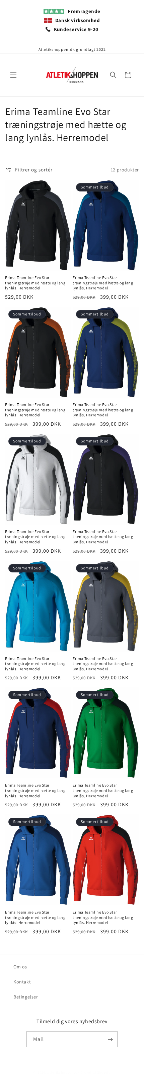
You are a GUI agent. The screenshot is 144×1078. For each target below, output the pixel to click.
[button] (13, 75)
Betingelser (25, 997)
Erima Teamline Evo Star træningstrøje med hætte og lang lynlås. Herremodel (35, 282)
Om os (20, 967)
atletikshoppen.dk (63, 1072)
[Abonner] (110, 1039)
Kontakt (22, 982)
